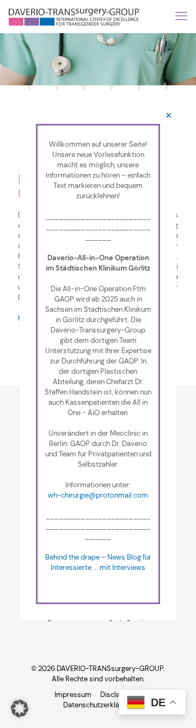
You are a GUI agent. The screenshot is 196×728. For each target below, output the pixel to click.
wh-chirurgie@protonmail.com (98, 495)
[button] (19, 708)
